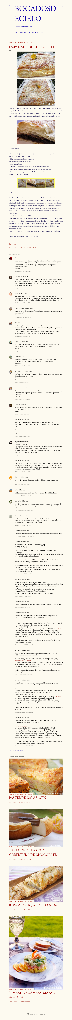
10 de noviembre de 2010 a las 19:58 (24, 536)
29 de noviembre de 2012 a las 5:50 (24, 644)
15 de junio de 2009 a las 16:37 (22, 288)
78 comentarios (24, 802)
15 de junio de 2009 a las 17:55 (22, 302)
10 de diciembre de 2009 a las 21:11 (24, 510)
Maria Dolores (19, 308)
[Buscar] (62, 5)
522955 (58, 696)
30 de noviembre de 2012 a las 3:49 (24, 712)
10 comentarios (24, 1002)
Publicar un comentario (17, 750)
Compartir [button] (13, 244)
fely (16, 356)
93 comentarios (24, 909)
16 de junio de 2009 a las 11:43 (22, 414)
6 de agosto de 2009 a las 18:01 (23, 495)
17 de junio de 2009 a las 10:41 (22, 455)
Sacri (16, 404)
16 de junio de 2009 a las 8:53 (22, 399)
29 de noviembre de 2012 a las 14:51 (24, 674)
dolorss (17, 341)
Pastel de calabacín (27, 797)
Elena (17, 477)
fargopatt (18, 442)
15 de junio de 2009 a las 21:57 (22, 336)
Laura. (16, 293)
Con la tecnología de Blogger (37, 1014)
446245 (22, 660)
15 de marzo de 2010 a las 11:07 (23, 525)
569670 (17, 660)
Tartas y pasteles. (31, 247)
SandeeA (18, 276)
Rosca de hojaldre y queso (33, 905)
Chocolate (21, 247)
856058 (59, 629)
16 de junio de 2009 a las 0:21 (22, 366)
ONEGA (17, 323)
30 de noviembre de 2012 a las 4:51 (24, 746)
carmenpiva (18, 371)
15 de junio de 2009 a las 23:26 (23, 351)
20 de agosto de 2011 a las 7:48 (23, 607)
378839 (28, 660)
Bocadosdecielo (35, 13)
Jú (15, 490)
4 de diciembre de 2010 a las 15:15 (23, 574)
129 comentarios (24, 859)
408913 (20, 726)
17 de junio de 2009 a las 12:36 (22, 471)
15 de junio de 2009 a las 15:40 (23, 271)
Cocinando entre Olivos (22, 516)
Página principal (26, 32)
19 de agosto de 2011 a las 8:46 (22, 596)
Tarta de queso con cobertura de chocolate (33, 852)
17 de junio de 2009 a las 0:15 (22, 436)
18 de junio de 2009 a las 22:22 (23, 484)
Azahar (17, 501)
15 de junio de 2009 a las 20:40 (23, 317)
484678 (25, 726)
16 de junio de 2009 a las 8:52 (22, 382)
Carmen (17, 258)
